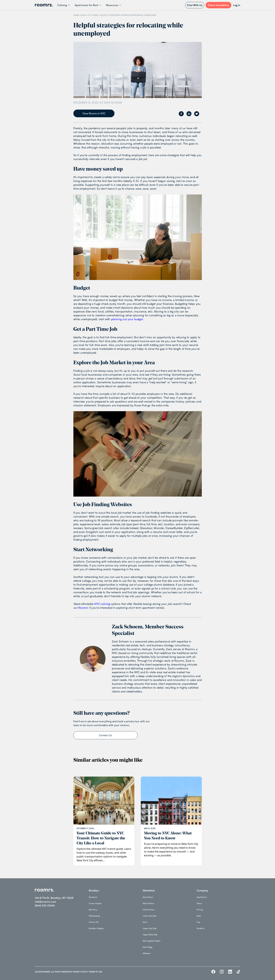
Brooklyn (94, 890)
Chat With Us (194, 5)
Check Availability (218, 5)
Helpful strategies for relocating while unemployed (128, 15)
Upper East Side (150, 928)
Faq (198, 922)
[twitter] (196, 113)
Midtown (146, 953)
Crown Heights (95, 903)
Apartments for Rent (86, 5)
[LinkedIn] (230, 972)
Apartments (202, 897)
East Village (148, 947)
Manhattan (149, 890)
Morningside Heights (151, 941)
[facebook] (181, 113)
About (199, 903)
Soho (145, 922)
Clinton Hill (94, 922)
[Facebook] (213, 972)
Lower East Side (149, 916)
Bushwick (93, 897)
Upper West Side (150, 934)
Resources (112, 5)
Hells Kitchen (148, 909)
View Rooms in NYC (94, 113)
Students (200, 928)
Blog (199, 916)
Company (202, 890)
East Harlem (148, 897)
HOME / (76, 15)
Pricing (200, 909)
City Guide (93, 15)
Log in (236, 5)
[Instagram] (222, 972)
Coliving (62, 5)
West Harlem (148, 903)
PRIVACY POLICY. (80, 972)
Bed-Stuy (93, 909)
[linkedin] (189, 113)
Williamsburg (94, 916)
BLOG (83, 15)
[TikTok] (238, 972)
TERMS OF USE (95, 972)
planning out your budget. (127, 319)
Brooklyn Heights (96, 928)
